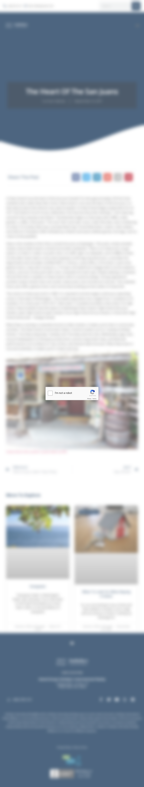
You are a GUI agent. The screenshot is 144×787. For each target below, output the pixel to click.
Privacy (89, 398)
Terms (94, 398)
